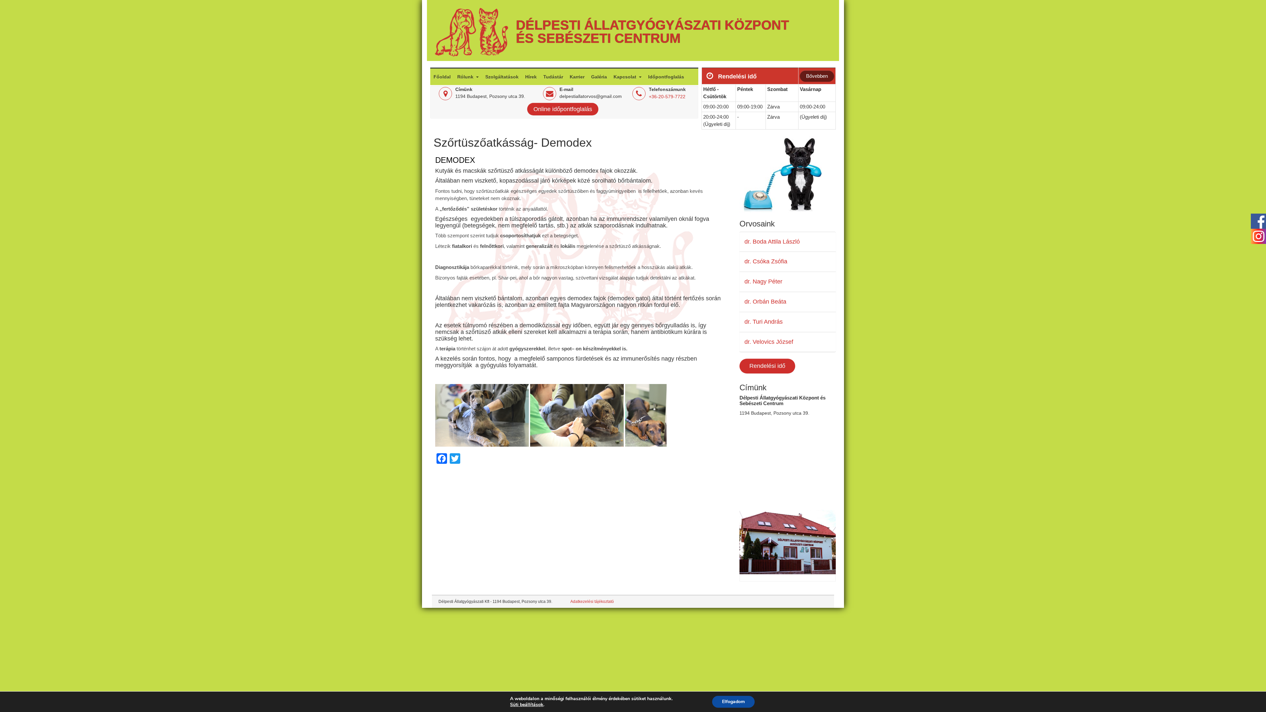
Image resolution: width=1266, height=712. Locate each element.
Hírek (531, 76)
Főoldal (442, 76)
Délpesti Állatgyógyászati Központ (652, 25)
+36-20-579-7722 (667, 96)
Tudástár (553, 76)
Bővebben (817, 76)
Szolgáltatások (502, 76)
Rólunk (466, 76)
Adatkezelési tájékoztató (592, 601)
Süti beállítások (526, 705)
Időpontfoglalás (666, 76)
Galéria (599, 76)
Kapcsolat (626, 76)
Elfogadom (733, 701)
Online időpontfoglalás (562, 109)
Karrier (577, 76)
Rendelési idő (767, 366)
